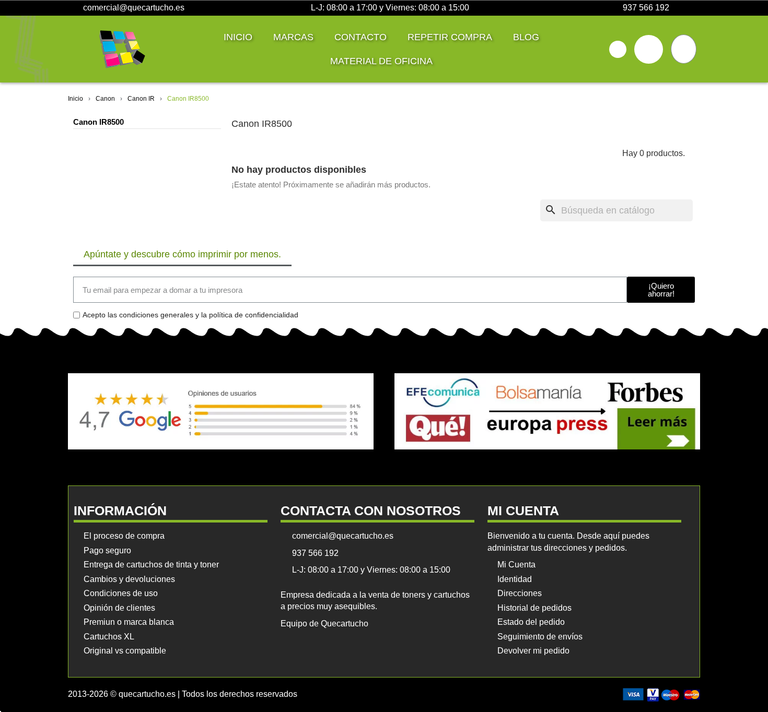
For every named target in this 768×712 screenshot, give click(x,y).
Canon (105, 98)
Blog (526, 37)
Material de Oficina (381, 61)
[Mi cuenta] (648, 49)
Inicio (238, 37)
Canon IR (141, 98)
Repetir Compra (450, 37)
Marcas (293, 37)
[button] (617, 49)
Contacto (360, 37)
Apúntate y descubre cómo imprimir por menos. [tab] (182, 254)
